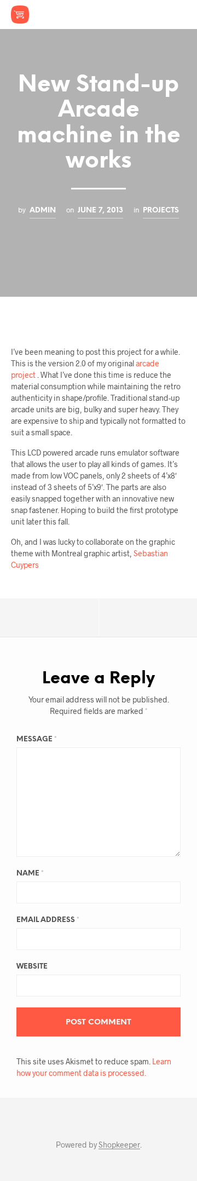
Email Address (47, 920)
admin (43, 210)
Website (32, 966)
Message (36, 739)
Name (30, 873)
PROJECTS (161, 210)
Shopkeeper (119, 1144)
